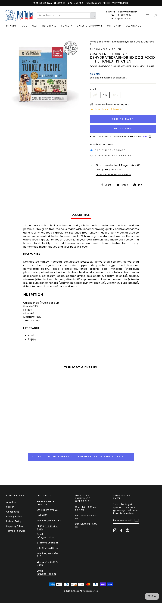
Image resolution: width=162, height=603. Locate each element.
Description (81, 215)
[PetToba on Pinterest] (127, 530)
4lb (105, 94)
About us (11, 502)
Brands (11, 25)
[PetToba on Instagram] (115, 530)
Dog (25, 25)
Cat (35, 25)
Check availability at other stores (113, 174)
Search (10, 506)
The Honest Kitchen (105, 49)
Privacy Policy (14, 516)
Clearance (133, 25)
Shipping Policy (14, 526)
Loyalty (66, 25)
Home (93, 41)
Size (93, 88)
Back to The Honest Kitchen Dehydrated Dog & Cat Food (83, 456)
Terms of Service (15, 530)
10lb (115, 94)
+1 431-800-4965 (47, 528)
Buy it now (123, 128)
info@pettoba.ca (46, 537)
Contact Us (12, 511)
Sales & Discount (90, 25)
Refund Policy (14, 521)
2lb (95, 94)
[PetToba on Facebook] (121, 530)
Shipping (94, 77)
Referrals (49, 25)
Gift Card (114, 25)
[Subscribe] (136, 520)
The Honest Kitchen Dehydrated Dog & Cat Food (126, 41)
